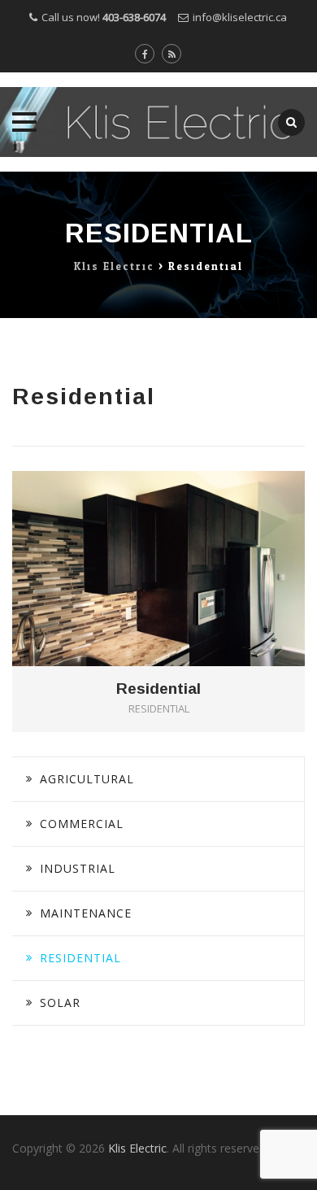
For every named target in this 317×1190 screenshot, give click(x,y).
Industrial (77, 868)
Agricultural (87, 779)
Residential (158, 689)
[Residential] (181, 542)
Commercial (82, 823)
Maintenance (86, 913)
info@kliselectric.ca (240, 17)
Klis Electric (137, 1148)
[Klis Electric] (158, 122)
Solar (60, 1002)
